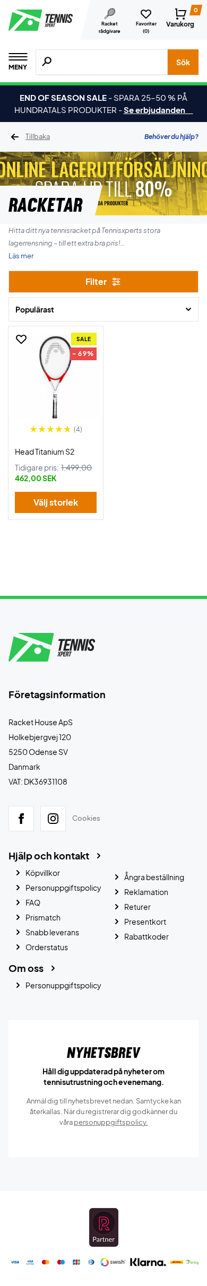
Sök (183, 62)
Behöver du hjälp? (171, 137)
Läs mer (20, 255)
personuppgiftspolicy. (111, 1122)
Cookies (86, 818)
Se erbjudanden (158, 110)
